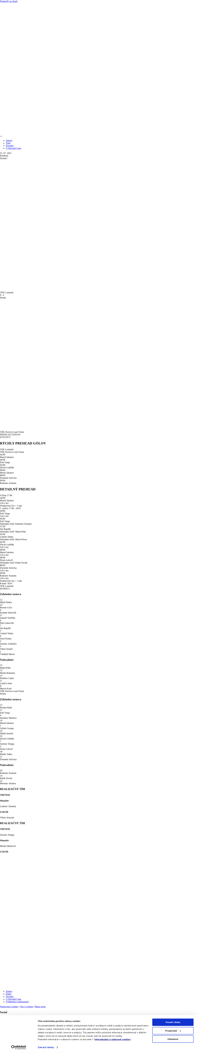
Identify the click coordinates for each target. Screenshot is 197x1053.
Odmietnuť (172, 1039)
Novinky (10, 145)
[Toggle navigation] (1, 136)
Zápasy (9, 140)
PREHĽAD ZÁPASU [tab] (10, 434)
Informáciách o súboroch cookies (113, 1039)
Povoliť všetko (173, 1022)
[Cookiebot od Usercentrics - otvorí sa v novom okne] (18, 1047)
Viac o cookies (26, 1006)
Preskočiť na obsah (8, 1)
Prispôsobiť (171, 1030)
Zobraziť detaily (46, 1047)
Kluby (9, 994)
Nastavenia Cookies (9, 1006)
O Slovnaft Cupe (13, 148)
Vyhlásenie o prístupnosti (17, 1001)
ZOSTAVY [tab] (5, 437)
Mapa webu (40, 1006)
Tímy (8, 143)
